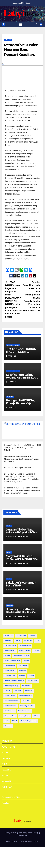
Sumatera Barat (10, 716)
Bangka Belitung (25, 645)
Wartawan (8, 726)
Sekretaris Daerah (24, 711)
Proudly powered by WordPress (15, 833)
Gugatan (22, 676)
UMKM (14, 721)
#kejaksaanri (21, 635)
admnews (24, 537)
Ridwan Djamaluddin (27, 706)
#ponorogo (28, 640)
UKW (6, 721)
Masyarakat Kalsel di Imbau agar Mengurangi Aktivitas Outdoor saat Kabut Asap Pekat (21, 459)
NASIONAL (6, 781)
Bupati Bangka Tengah (12, 660)
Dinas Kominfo (10, 666)
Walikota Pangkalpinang (28, 721)
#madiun (32, 635)
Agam (37, 640)
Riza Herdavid (9, 711)
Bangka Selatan (10, 650)
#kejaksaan (9, 635)
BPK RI (7, 655)
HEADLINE (6, 770)
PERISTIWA (9, 605)
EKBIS (4, 764)
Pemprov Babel (10, 696)
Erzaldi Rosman (10, 671)
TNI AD (36, 716)
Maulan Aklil (26, 686)
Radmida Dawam (10, 706)
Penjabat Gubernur (25, 696)
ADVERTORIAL (8, 747)
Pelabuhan (28, 691)
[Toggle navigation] (20, 24)
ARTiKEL (6, 753)
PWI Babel (26, 701)
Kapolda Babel (32, 681)
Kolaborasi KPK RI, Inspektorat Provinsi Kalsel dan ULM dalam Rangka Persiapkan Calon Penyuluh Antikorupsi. (22, 490)
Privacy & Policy (26, 841)
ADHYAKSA (8, 39)
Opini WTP (18, 691)
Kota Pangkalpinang (11, 686)
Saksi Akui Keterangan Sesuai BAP (19, 468)
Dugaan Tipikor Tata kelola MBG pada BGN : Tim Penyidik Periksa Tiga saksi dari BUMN (22, 447)
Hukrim (31, 676)
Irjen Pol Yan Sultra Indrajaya (14, 681)
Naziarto (7, 691)
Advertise (15, 841)
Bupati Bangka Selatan (21, 655)
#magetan (8, 640)
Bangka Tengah (24, 650)
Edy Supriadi (23, 666)
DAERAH (8, 552)
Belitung (36, 650)
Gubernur (22, 671)
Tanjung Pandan (25, 716)
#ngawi (17, 640)
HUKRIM (17, 345)
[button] (37, 24)
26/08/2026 (12, 616)
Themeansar (22, 836)
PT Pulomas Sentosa (12, 701)
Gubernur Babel (10, 676)
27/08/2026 (12, 537)
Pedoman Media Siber (11, 797)
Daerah (26, 660)
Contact (36, 841)
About (8, 841)
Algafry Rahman (10, 645)
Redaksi (5, 803)
